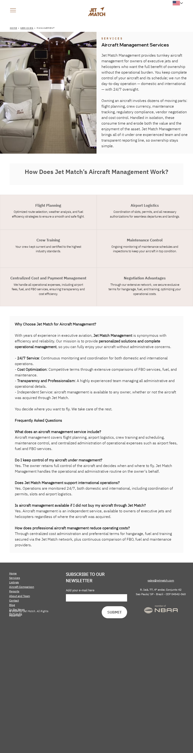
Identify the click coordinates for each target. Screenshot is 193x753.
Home (13, 573)
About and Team (19, 596)
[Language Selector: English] (178, 3)
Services (14, 578)
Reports (14, 591)
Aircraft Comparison (21, 587)
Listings (14, 582)
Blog (12, 605)
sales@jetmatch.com (161, 580)
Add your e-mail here (80, 590)
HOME (13, 28)
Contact (14, 600)
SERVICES (26, 28)
